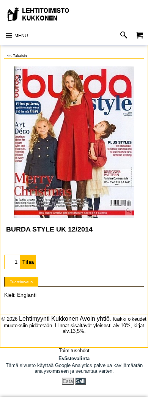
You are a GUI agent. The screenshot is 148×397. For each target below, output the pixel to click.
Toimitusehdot (74, 350)
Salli (80, 381)
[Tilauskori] (139, 35)
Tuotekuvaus (21, 282)
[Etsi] (125, 35)
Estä (68, 381)
